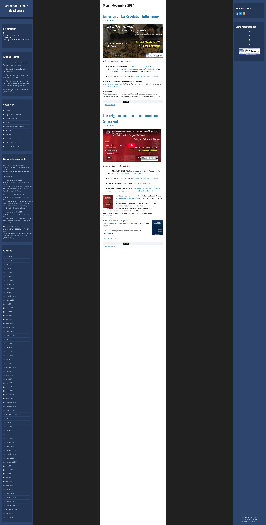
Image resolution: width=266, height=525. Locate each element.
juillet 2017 (9, 375)
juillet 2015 (9, 470)
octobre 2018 (10, 336)
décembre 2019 (11, 292)
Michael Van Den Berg (249, 521)
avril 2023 (9, 260)
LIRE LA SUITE (114, 238)
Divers (8, 123)
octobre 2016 (10, 411)
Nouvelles (9, 134)
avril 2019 (9, 320)
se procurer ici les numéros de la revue (136, 69)
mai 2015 (9, 478)
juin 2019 (9, 312)
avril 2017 (9, 387)
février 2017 (10, 395)
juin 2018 (9, 343)
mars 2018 (9, 355)
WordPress (253, 517)
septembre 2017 (11, 367)
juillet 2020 (9, 268)
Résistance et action (12, 146)
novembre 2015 (11, 454)
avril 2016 (9, 434)
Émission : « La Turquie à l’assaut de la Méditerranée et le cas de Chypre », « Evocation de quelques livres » (16, 83)
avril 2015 (9, 482)
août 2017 (9, 371)
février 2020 (10, 284)
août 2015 (9, 466)
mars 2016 (9, 438)
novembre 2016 (11, 407)
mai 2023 (9, 257)
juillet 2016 (9, 422)
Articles (8, 111)
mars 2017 (9, 391)
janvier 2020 (10, 288)
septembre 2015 (11, 462)
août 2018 (9, 339)
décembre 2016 (11, 403)
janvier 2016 (10, 446)
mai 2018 (9, 347)
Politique (8, 138)
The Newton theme (248, 519)
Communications (11, 119)
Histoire (8, 130)
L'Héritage (6, 40)
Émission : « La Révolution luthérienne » (132, 16)
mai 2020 (9, 276)
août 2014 (9, 513)
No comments (110, 105)
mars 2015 (9, 486)
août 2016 (9, 418)
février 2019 (10, 328)
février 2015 (10, 490)
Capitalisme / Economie (14, 115)
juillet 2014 (9, 517)
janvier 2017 (10, 399)
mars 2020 (9, 280)
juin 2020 (9, 272)
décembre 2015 (11, 450)
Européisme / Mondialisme (15, 126)
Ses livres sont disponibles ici (146, 76)
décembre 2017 (11, 359)
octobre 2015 (10, 458)
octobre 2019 (10, 300)
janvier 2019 (10, 332)
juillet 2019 (9, 308)
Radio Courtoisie (11, 142)
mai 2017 (9, 383)
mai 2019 (9, 316)
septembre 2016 (11, 415)
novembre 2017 (11, 363)
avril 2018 (9, 351)
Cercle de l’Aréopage (142, 183)
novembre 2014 (11, 501)
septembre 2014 (11, 509)
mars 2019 (9, 324)
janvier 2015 (10, 494)
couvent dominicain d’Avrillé (141, 66)
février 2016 (10, 442)
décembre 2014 (11, 497)
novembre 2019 (11, 296)
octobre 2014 (10, 505)
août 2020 (9, 264)
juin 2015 (9, 474)
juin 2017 (9, 379)
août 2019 (9, 304)
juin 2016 (9, 426)
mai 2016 (9, 430)
